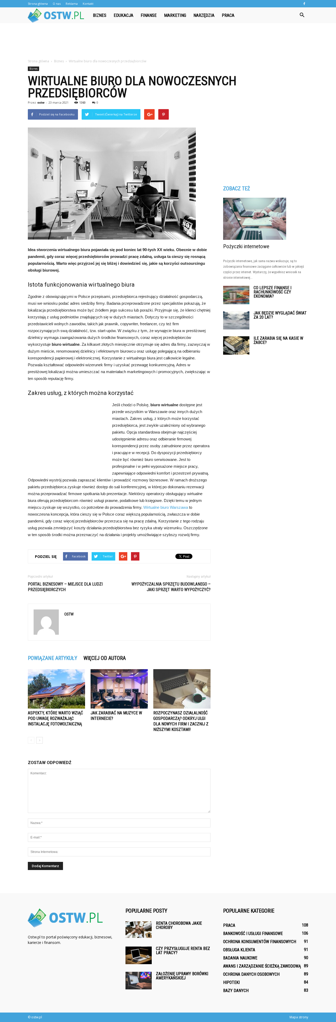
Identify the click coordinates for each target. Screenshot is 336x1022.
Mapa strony (299, 1017)
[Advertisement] (168, 41)
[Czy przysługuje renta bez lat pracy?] (138, 955)
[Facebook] (304, 3)
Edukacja (123, 15)
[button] (302, 15)
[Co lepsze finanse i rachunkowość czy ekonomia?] (236, 295)
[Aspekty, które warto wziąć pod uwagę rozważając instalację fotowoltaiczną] (56, 689)
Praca (228, 15)
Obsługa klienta (239, 949)
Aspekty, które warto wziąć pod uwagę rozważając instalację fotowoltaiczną (55, 718)
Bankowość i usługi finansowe (253, 933)
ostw (40, 102)
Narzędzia (203, 15)
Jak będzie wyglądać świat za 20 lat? (280, 315)
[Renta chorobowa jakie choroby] (138, 929)
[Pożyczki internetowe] (265, 219)
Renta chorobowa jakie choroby (179, 925)
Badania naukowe (240, 957)
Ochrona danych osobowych (251, 974)
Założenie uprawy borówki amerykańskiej (182, 975)
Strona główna (38, 4)
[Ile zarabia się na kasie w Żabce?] (236, 345)
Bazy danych (236, 990)
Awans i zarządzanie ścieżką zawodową (262, 966)
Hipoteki (231, 982)
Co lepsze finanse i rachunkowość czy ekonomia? (272, 292)
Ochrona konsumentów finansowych (259, 941)
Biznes (99, 15)
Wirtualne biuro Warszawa (165, 507)
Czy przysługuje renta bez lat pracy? (183, 950)
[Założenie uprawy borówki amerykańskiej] (138, 980)
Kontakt (88, 4)
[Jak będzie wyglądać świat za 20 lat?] (236, 320)
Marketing (175, 15)
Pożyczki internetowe (246, 246)
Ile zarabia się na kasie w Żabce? (278, 340)
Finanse (149, 15)
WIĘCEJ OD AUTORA (104, 658)
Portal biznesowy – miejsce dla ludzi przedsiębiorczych (65, 587)
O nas (57, 4)
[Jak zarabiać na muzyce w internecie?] (119, 689)
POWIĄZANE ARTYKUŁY (52, 658)
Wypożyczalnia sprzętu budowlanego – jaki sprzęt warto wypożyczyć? (171, 587)
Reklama (72, 4)
